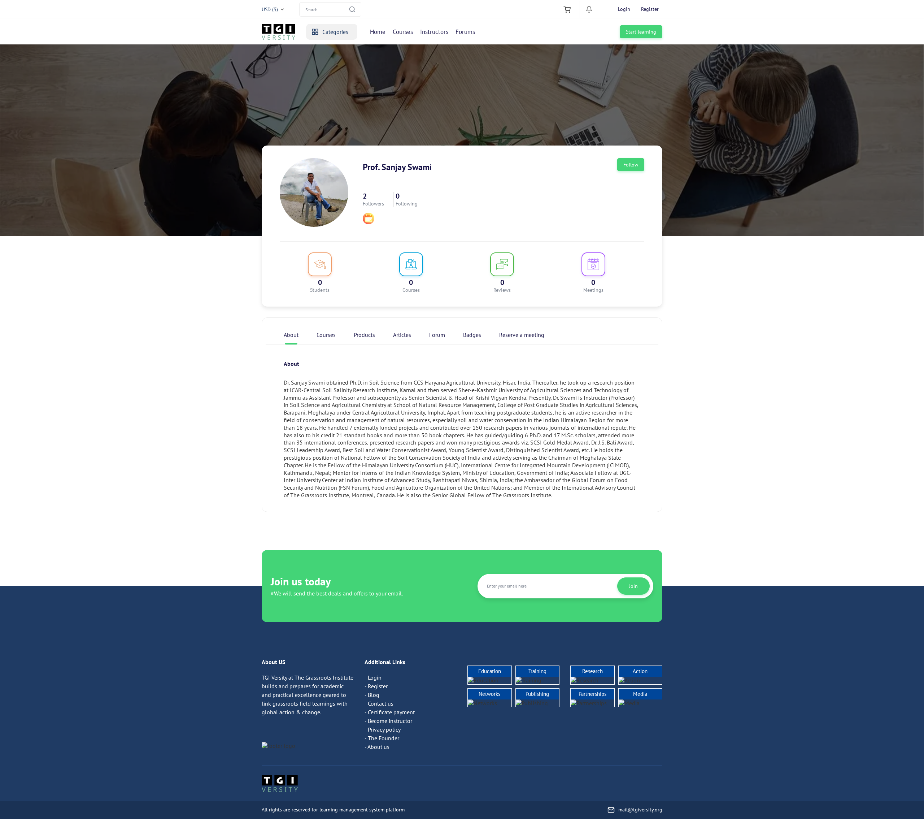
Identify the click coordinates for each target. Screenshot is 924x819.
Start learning (641, 32)
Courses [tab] (326, 334)
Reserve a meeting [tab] (521, 334)
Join (633, 586)
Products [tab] (364, 334)
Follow (630, 164)
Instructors (434, 32)
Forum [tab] (437, 334)
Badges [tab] (472, 334)
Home (377, 32)
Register (650, 9)
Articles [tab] (402, 334)
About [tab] (291, 334)
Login (624, 9)
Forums (465, 32)
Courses (403, 32)
